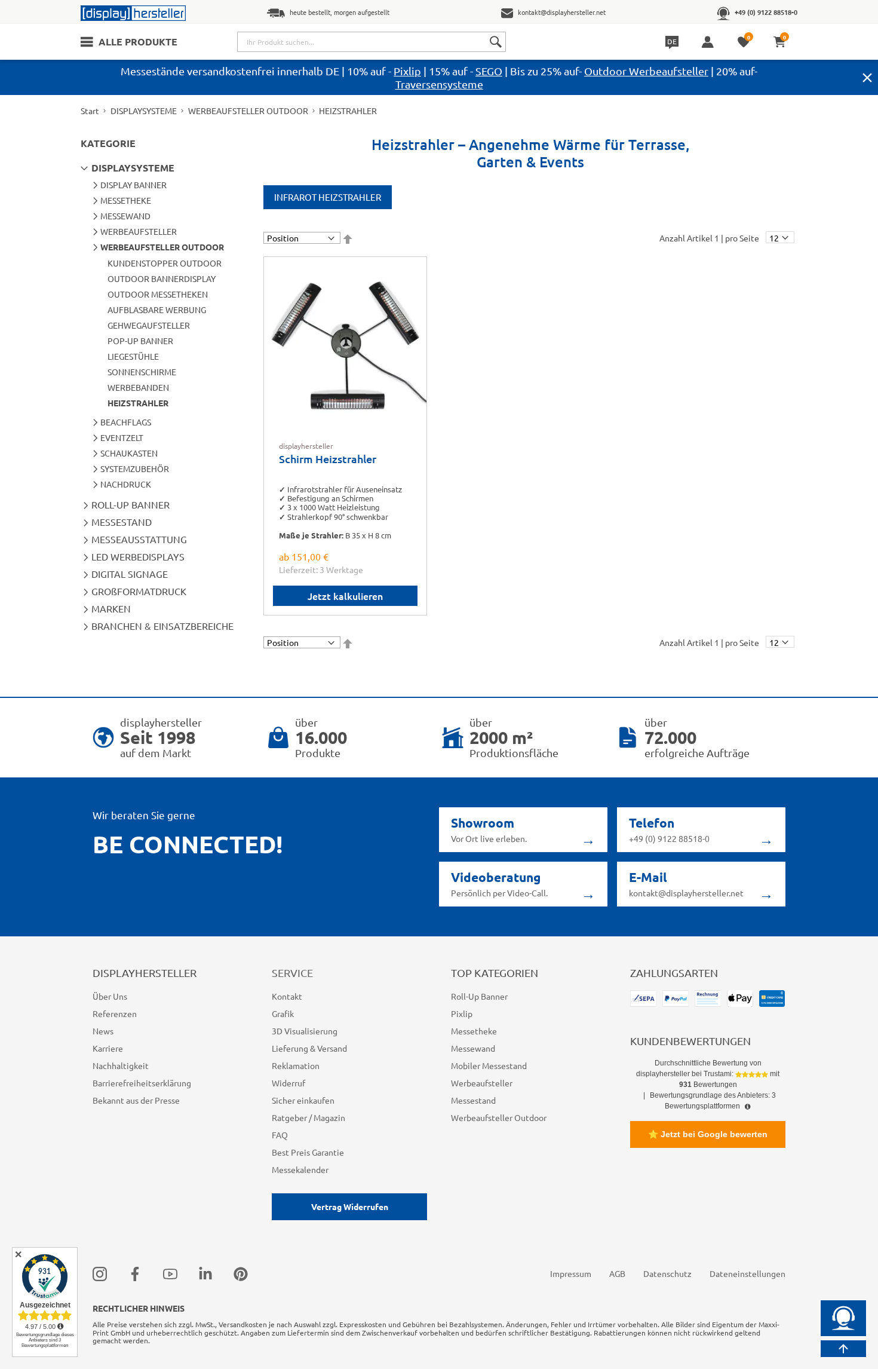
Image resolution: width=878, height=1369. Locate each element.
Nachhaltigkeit (121, 1065)
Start (90, 110)
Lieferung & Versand (309, 1048)
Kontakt (287, 996)
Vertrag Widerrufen (349, 1206)
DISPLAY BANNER (133, 184)
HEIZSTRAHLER (138, 402)
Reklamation (296, 1065)
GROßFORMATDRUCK (138, 591)
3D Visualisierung (304, 1030)
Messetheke (474, 1030)
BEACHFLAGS (125, 421)
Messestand (473, 1100)
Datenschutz (667, 1273)
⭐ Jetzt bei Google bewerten (708, 1134)
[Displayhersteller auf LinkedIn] (205, 1274)
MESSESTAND (121, 522)
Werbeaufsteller (481, 1082)
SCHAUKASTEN (129, 453)
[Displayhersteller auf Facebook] (135, 1274)
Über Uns (110, 996)
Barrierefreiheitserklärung (142, 1082)
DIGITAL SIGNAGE (129, 574)
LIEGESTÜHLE (133, 356)
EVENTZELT (121, 437)
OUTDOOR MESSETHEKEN (158, 294)
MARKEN (111, 608)
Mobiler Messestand (489, 1065)
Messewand (473, 1048)
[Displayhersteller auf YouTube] (170, 1274)
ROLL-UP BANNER (130, 504)
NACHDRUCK (125, 484)
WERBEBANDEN (138, 387)
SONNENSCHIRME (142, 371)
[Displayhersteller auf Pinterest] (241, 1274)
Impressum (570, 1273)
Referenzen (115, 1013)
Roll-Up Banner (479, 996)
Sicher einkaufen (303, 1100)
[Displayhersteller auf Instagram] (100, 1274)
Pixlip (407, 71)
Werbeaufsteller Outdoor (499, 1117)
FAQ (280, 1134)
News (103, 1030)
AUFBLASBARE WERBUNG (157, 309)
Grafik (283, 1013)
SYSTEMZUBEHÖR (134, 468)
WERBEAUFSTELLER (138, 231)
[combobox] (371, 42)
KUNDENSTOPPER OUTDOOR (165, 263)
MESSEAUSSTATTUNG (139, 539)
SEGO (488, 71)
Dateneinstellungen (747, 1273)
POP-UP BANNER (140, 340)
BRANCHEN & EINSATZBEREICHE (162, 626)
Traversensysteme (439, 84)
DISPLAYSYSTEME (143, 110)
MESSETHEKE (125, 200)
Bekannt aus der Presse (136, 1100)
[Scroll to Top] (843, 1348)
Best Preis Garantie (308, 1152)
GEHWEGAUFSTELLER (149, 325)
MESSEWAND (125, 215)
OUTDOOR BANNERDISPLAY (162, 278)
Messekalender (300, 1169)
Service (292, 972)
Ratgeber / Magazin (308, 1117)
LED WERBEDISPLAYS (138, 556)
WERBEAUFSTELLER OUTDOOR (248, 110)
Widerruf (288, 1082)
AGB (617, 1273)
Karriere (108, 1048)
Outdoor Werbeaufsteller (646, 71)
